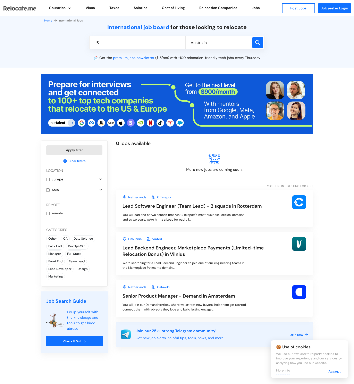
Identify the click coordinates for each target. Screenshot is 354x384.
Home (48, 20)
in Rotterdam (192, 206)
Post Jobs (298, 8)
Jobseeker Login (334, 8)
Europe (57, 179)
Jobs (256, 8)
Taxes (114, 8)
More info (283, 370)
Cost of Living (173, 8)
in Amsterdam (179, 296)
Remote (57, 213)
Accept (334, 371)
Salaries (140, 8)
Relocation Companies (218, 8)
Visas (90, 8)
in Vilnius (193, 251)
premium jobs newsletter (133, 58)
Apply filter (74, 150)
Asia (55, 190)
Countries (57, 8)
